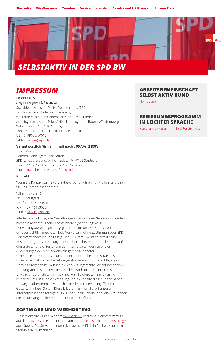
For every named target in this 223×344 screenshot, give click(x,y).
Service (85, 8)
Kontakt (102, 8)
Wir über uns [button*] (46, 8)
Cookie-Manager (111, 339)
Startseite (23, 8)
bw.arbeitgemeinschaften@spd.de (52, 170)
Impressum (91, 339)
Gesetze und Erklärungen (131, 8)
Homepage (148, 101)
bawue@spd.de (38, 140)
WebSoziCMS (72, 316)
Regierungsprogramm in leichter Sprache (170, 128)
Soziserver (37, 321)
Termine (68, 8)
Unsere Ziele (164, 8)
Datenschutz (131, 339)
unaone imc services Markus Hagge (100, 321)
